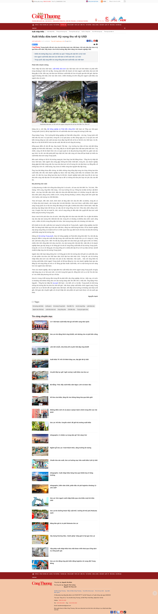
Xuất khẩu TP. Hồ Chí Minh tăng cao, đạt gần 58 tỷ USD (69, 359)
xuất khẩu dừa (90, 306)
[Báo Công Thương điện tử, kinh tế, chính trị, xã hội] (46, 16)
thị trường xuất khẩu (38, 306)
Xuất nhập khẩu (38, 32)
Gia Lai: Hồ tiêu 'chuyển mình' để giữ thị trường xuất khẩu (70, 422)
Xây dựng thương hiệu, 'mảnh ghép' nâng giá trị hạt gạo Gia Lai (72, 536)
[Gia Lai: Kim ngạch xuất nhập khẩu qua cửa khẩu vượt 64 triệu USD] (40, 501)
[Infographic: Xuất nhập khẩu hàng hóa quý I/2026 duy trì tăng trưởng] (40, 476)
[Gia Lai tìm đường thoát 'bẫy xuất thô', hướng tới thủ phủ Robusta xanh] (40, 514)
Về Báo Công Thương (60, 591)
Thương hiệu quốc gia (38, 21)
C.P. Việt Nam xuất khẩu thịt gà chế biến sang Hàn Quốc (70, 322)
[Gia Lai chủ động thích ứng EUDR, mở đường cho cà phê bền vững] (40, 337)
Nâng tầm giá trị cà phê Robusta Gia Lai (64, 523)
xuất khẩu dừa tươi (59, 69)
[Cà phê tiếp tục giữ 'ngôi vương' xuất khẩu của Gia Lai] (40, 375)
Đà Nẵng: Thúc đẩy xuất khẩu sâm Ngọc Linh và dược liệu (70, 384)
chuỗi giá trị (48, 306)
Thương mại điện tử (109, 31)
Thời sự (37, 24)
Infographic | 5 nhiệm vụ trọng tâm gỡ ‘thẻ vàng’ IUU (68, 435)
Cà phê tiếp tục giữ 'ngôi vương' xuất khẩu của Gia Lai (69, 372)
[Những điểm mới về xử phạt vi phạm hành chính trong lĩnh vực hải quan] (40, 413)
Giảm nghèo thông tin (59, 21)
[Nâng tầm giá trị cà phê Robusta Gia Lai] (40, 527)
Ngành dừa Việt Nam (38, 309)
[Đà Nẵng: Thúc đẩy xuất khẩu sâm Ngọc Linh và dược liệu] (40, 388)
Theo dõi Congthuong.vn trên (58, 41)
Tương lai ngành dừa (82, 309)
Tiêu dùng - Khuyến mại (115, 24)
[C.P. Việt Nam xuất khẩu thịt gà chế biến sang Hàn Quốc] (40, 325)
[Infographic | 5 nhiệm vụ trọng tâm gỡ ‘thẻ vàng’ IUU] (40, 438)
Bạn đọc (34, 28)
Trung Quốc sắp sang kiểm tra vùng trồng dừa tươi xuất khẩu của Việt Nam (59, 60)
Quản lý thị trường (54, 24)
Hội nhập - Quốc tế (104, 24)
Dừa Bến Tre (70, 306)
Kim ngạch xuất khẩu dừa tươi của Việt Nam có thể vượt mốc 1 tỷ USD (57, 57)
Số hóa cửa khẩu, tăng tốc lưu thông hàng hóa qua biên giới (71, 397)
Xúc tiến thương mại (97, 31)
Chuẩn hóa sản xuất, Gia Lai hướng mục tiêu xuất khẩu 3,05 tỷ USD (74, 460)
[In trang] (97, 44)
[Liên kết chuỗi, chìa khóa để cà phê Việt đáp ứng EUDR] (40, 350)
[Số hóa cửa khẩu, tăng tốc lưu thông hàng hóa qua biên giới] (40, 401)
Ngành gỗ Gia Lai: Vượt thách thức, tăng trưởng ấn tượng (70, 448)
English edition (93, 1)
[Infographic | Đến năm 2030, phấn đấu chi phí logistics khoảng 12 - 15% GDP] (40, 489)
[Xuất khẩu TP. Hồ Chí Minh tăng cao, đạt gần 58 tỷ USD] (40, 363)
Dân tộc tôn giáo (71, 21)
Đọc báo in (48, 21)
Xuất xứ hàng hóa (86, 31)
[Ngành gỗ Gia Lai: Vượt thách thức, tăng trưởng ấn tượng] (40, 451)
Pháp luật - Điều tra (79, 24)
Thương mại (63, 24)
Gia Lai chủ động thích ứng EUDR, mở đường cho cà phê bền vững (74, 334)
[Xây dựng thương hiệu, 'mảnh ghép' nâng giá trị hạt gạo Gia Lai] (40, 539)
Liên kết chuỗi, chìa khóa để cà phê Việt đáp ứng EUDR (69, 347)
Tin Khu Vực (100, 21)
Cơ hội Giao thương (82, 21)
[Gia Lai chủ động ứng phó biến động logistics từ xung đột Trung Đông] (40, 564)
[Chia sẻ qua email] (94, 44)
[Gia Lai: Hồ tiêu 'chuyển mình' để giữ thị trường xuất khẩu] (40, 426)
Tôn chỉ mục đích (99, 591)
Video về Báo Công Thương (74, 591)
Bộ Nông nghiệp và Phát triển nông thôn (61, 129)
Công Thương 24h (43, 24)
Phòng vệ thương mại (61, 31)
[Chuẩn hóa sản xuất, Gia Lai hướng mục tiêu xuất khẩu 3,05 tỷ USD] (40, 464)
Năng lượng (95, 24)
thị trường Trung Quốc (46, 236)
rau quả (55, 283)
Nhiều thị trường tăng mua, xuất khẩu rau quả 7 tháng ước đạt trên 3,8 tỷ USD (60, 54)
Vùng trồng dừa (62, 309)
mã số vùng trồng (80, 306)
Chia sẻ (35, 44)
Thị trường (88, 24)
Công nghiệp (70, 24)
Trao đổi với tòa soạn (88, 591)
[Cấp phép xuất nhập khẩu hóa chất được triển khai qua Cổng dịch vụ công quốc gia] (40, 552)
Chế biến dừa (71, 309)
